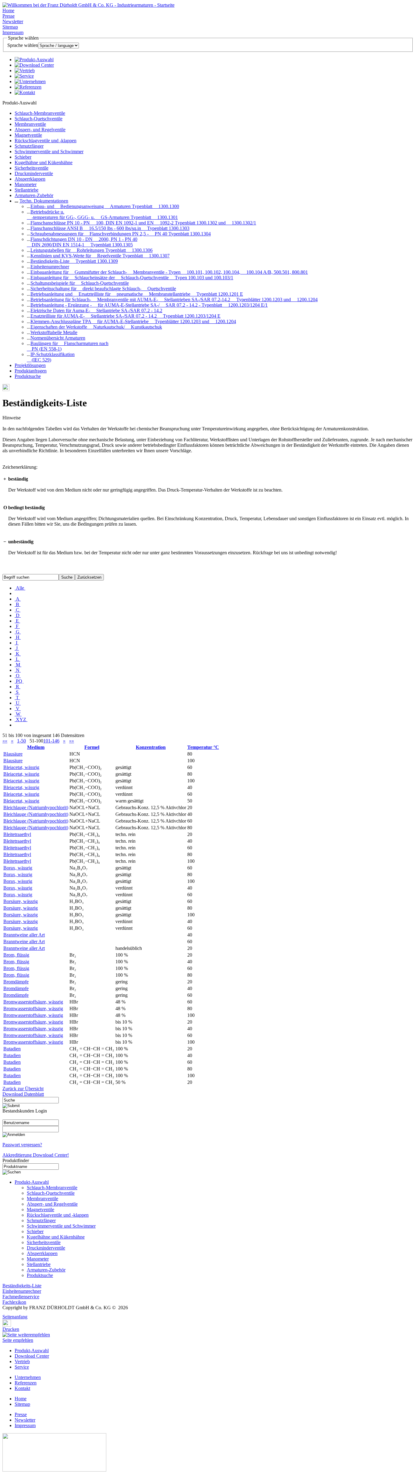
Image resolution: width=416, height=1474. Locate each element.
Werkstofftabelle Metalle (53, 332)
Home (8, 10)
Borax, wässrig (17, 867)
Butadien (12, 1048)
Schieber (23, 157)
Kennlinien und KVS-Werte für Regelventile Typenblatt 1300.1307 (100, 255)
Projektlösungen (30, 365)
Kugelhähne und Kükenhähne (43, 162)
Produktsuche (28, 376)
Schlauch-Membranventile (40, 113)
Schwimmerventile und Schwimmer (49, 151)
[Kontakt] (25, 92)
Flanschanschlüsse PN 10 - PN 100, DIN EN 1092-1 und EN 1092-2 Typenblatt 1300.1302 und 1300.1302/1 (143, 222)
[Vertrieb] (25, 70)
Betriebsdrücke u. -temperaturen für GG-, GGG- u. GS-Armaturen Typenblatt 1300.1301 (102, 214)
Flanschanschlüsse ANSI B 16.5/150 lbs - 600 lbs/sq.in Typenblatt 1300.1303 (109, 228)
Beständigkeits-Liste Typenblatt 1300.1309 (74, 261)
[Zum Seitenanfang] (4, 1312)
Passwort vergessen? (22, 1144)
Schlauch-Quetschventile (38, 118)
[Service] (24, 76)
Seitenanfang (14, 1316)
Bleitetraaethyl (17, 834)
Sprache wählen (22, 45)
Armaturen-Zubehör (34, 195)
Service (22, 1367)
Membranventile (30, 124)
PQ (19, 681)
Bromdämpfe (16, 981)
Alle (20, 588)
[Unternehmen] (30, 81)
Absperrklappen (30, 179)
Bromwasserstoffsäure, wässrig (33, 1001)
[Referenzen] (28, 87)
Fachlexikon (14, 1302)
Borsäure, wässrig (20, 901)
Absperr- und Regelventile (40, 129)
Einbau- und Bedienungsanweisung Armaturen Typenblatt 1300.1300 (104, 206)
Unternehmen (28, 1377)
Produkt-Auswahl (32, 1182)
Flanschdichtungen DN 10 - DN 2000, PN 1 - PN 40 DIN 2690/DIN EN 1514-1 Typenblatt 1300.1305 (82, 242)
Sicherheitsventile (31, 168)
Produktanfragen (31, 370)
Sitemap (10, 27)
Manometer (26, 184)
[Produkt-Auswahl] (34, 59)
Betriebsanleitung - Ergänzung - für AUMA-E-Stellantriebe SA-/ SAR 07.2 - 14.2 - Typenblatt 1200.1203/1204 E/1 (149, 305)
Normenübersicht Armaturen (57, 337)
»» (71, 740)
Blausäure (13, 753)
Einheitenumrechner (49, 266)
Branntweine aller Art (24, 934)
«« (4, 740)
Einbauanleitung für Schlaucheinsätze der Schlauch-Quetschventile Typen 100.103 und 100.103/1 (131, 277)
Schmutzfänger (29, 146)
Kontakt (22, 1388)
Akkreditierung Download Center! (35, 1155)
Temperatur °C (203, 747)
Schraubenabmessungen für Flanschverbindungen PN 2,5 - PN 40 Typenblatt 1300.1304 (120, 233)
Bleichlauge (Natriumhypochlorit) (35, 807)
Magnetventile (28, 135)
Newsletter (12, 21)
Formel (91, 747)
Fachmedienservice (20, 1296)
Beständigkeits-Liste (21, 1285)
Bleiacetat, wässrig (21, 767)
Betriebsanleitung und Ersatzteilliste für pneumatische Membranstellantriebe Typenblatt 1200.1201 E (136, 294)
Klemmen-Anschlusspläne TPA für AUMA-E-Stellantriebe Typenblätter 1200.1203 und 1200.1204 (133, 321)
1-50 (21, 740)
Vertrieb (22, 1361)
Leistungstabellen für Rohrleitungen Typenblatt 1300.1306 (91, 250)
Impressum (12, 32)
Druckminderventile (34, 173)
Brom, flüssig (16, 954)
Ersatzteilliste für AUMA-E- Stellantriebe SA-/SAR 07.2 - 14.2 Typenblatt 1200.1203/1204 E (125, 316)
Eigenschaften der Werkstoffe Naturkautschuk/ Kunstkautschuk (96, 327)
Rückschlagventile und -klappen (45, 140)
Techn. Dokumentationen (43, 200)
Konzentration (151, 747)
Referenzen (26, 1382)
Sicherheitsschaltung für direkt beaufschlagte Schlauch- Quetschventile (103, 288)
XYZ (21, 719)
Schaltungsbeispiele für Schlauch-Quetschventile (79, 283)
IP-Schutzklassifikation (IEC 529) (51, 357)
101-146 (51, 740)
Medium (35, 747)
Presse (8, 16)
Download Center (32, 1356)
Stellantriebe (26, 189)
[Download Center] (34, 65)
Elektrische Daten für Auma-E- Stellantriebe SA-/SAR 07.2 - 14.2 (96, 310)
